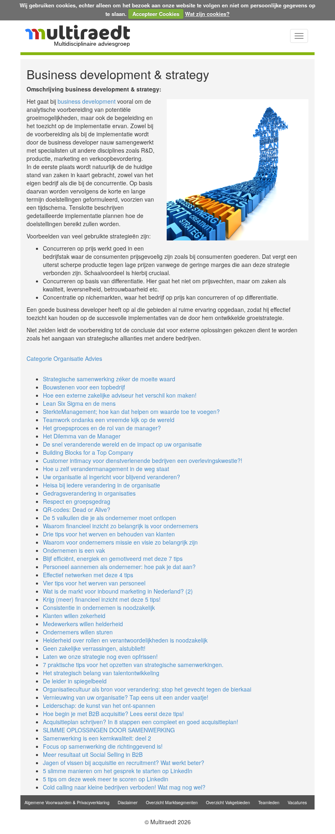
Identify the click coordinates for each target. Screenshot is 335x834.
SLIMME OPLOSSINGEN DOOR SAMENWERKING (109, 730)
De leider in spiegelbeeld (75, 681)
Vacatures (297, 802)
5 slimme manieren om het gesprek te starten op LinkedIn (117, 771)
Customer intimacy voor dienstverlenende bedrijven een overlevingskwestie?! (142, 460)
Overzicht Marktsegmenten (172, 802)
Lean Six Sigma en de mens (79, 403)
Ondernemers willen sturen (78, 632)
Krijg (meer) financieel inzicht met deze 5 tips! (102, 599)
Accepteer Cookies (155, 14)
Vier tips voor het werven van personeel (94, 583)
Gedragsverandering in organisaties (89, 493)
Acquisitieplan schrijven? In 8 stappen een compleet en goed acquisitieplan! (140, 722)
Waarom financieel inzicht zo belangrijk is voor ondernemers (120, 526)
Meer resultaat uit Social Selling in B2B (93, 754)
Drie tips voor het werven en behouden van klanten (109, 534)
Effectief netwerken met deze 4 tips (88, 575)
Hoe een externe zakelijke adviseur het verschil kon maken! (120, 395)
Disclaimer (128, 802)
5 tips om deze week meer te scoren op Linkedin (105, 779)
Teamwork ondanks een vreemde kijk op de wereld (108, 420)
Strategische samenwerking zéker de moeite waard (109, 379)
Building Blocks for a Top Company (88, 452)
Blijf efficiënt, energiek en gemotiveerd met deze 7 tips (113, 558)
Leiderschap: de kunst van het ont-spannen (99, 705)
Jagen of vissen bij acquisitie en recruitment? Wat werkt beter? (123, 762)
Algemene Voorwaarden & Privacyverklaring (67, 802)
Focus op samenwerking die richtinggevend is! (103, 746)
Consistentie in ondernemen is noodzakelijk (99, 607)
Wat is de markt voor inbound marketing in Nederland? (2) (118, 591)
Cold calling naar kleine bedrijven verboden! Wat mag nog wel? (124, 787)
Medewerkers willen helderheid (83, 624)
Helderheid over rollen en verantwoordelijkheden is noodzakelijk (125, 640)
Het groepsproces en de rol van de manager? (102, 428)
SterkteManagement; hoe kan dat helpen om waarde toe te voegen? (131, 411)
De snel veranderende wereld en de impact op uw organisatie (122, 444)
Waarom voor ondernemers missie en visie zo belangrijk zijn (120, 542)
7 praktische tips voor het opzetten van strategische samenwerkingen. (133, 665)
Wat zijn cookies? (207, 14)
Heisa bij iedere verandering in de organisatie (101, 485)
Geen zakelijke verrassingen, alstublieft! (94, 648)
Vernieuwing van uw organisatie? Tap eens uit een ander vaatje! (125, 697)
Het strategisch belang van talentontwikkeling (101, 673)
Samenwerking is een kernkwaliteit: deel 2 (97, 738)
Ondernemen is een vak (74, 550)
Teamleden (268, 802)
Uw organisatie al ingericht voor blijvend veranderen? (111, 477)
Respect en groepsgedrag (76, 501)
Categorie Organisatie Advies (64, 358)
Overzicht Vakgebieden (228, 802)
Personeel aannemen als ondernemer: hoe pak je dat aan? (119, 567)
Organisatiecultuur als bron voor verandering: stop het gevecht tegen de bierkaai (147, 689)
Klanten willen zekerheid (74, 616)
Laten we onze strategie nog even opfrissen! (100, 656)
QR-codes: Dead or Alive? (76, 509)
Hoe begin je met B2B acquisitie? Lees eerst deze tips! (113, 713)
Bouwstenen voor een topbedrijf (84, 387)
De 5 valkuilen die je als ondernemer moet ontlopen (109, 518)
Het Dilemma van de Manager (82, 436)
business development (87, 101)
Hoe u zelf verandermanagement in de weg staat (106, 469)
